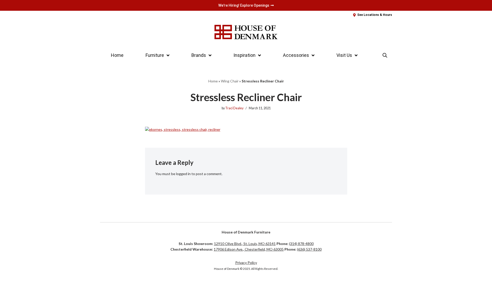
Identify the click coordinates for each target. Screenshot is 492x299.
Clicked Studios (117, 285)
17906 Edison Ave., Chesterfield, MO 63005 (249, 249)
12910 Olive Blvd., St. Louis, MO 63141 (245, 243)
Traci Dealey (234, 108)
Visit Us (344, 55)
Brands (198, 55)
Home (117, 55)
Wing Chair (230, 81)
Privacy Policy (246, 262)
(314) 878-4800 (301, 243)
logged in (183, 174)
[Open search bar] (384, 55)
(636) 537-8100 (309, 249)
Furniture (155, 55)
